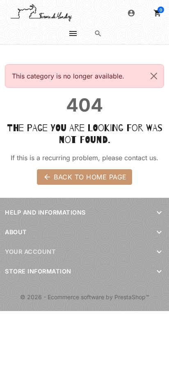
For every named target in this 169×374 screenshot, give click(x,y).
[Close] (154, 76)
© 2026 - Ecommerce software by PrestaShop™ (84, 296)
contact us (140, 158)
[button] (98, 33)
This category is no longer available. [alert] (68, 76)
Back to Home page (85, 177)
